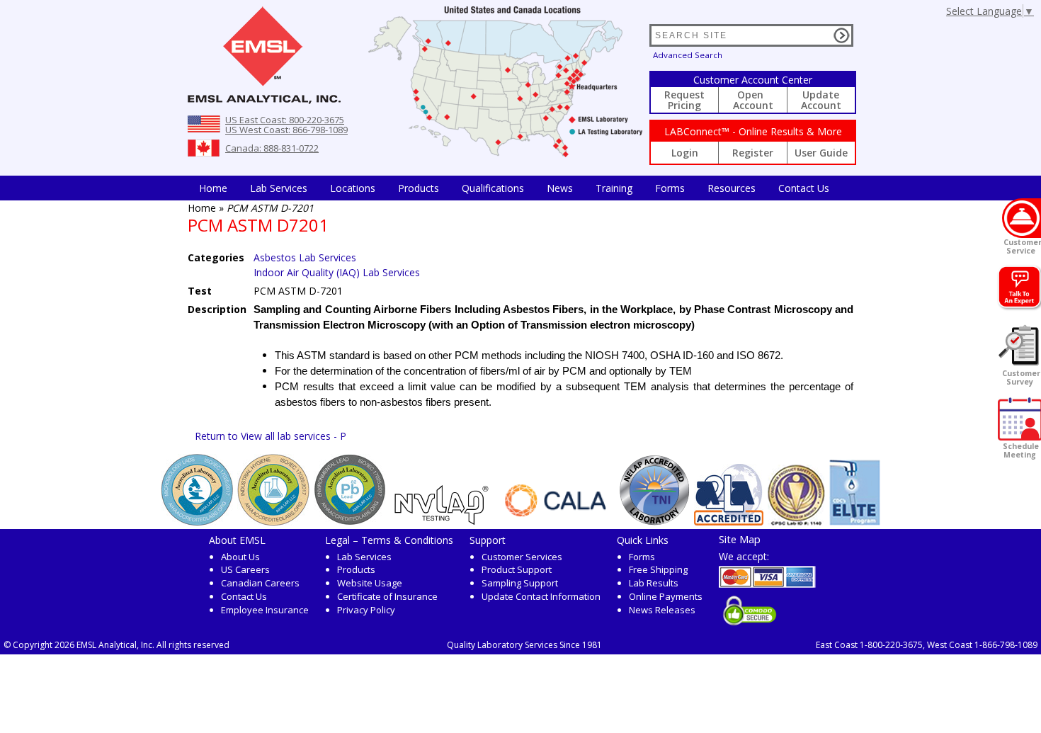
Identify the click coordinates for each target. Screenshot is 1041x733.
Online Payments (665, 596)
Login (684, 152)
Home (213, 188)
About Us (240, 556)
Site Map (740, 539)
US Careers (245, 569)
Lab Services (364, 556)
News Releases (662, 609)
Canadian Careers (260, 582)
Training (614, 188)
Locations (352, 188)
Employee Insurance (265, 609)
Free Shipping (658, 569)
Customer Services (522, 556)
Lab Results (653, 582)
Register (752, 152)
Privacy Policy (366, 609)
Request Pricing (684, 99)
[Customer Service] (1021, 218)
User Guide (821, 152)
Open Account (753, 99)
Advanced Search (687, 55)
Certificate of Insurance (387, 596)
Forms (670, 188)
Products (418, 188)
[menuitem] (213, 188)
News (560, 188)
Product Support (517, 569)
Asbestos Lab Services (305, 257)
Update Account (821, 99)
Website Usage (369, 582)
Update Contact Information (541, 596)
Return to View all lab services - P (270, 436)
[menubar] (514, 188)
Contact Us (803, 188)
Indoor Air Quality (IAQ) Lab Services (337, 272)
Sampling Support (520, 582)
